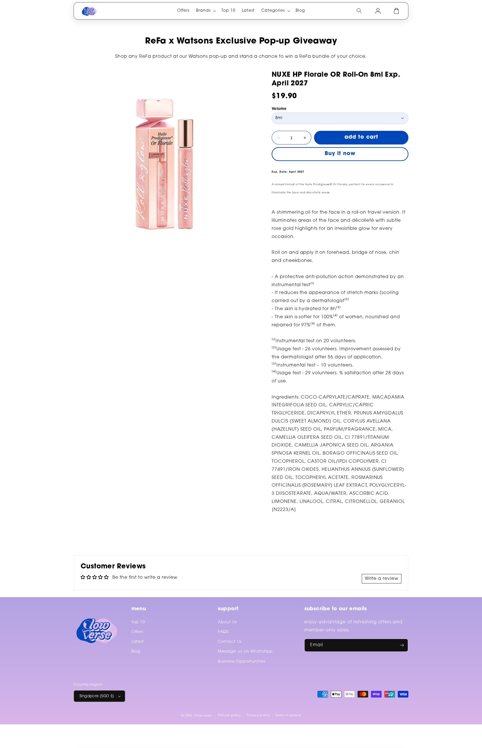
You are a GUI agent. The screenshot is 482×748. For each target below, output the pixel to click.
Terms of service (288, 715)
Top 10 (138, 622)
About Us (227, 622)
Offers (137, 632)
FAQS (223, 632)
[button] (205, 11)
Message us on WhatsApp (245, 652)
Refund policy (229, 715)
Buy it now (340, 153)
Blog (136, 652)
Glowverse (202, 715)
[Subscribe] (402, 645)
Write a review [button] (381, 578)
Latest (137, 642)
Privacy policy (258, 715)
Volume (279, 109)
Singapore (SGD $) (96, 696)
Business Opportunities (242, 662)
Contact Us (230, 642)
